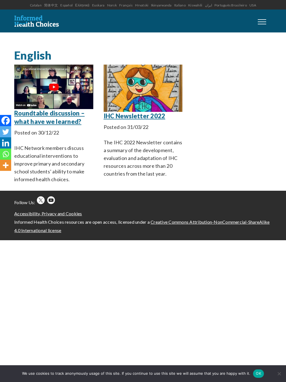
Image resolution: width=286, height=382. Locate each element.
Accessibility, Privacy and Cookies (48, 213)
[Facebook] (5, 120)
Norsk (112, 5)
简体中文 (51, 5)
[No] (279, 373)
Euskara (98, 5)
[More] (5, 165)
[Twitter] (5, 131)
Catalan (36, 5)
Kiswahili (195, 5)
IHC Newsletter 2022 (134, 116)
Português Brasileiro (230, 5)
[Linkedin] (5, 142)
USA (252, 5)
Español (66, 5)
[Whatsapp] (5, 154)
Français (126, 5)
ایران (208, 5)
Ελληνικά (82, 5)
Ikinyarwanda (161, 5)
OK (258, 373)
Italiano (180, 5)
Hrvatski (141, 5)
